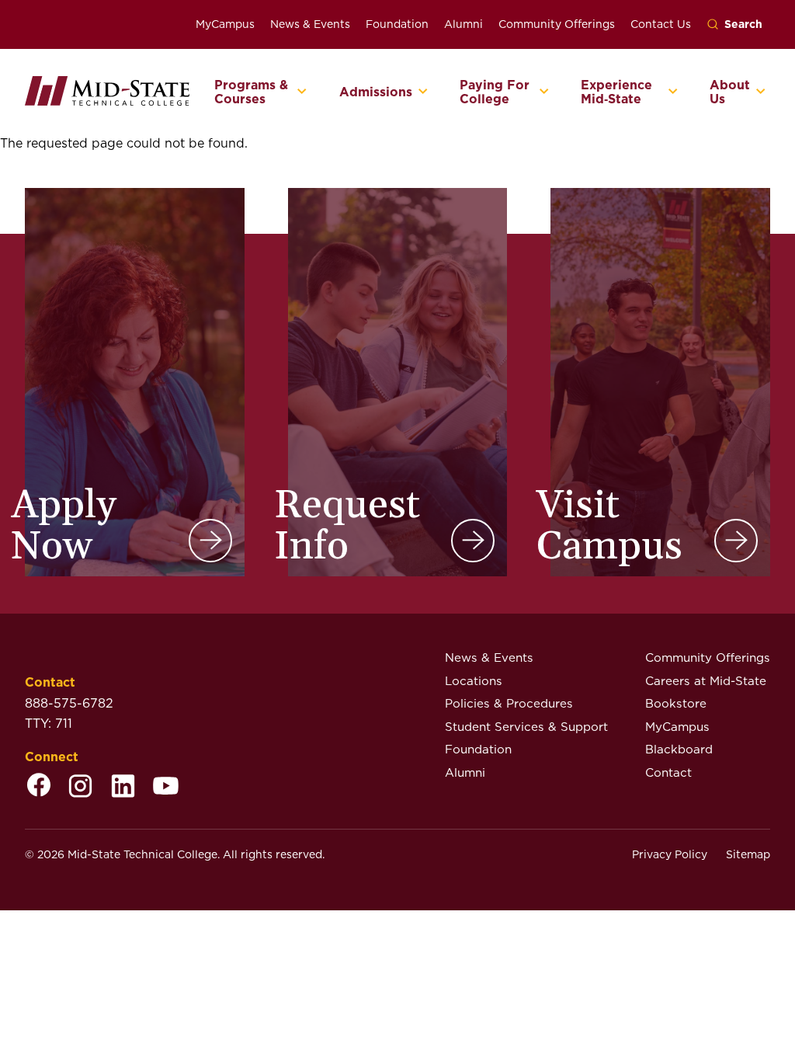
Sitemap (748, 854)
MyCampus (225, 24)
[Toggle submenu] (302, 92)
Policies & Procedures (509, 703)
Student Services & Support (526, 726)
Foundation (397, 24)
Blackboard (679, 749)
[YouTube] (166, 787)
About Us (730, 92)
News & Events (310, 24)
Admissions (375, 92)
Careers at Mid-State (705, 680)
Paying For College (494, 92)
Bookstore (675, 703)
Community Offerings (556, 24)
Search (743, 24)
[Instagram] (80, 787)
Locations (473, 680)
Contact (668, 772)
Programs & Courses (251, 92)
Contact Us (660, 24)
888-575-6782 (69, 703)
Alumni (463, 24)
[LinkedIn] (123, 787)
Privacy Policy (669, 854)
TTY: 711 (48, 723)
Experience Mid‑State (616, 92)
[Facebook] (39, 787)
